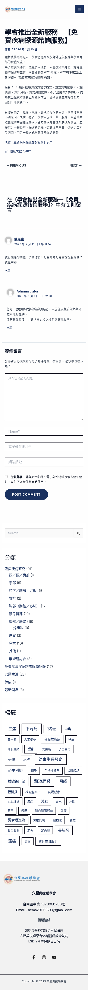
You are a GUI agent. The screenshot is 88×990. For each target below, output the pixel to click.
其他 (12, 651)
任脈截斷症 (52, 739)
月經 (63, 781)
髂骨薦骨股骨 (48, 841)
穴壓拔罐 (11, 674)
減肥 (44, 801)
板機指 (12, 792)
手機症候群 (52, 770)
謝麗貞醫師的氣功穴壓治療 (44, 930)
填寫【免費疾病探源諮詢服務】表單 (29, 142)
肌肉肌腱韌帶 (44, 810)
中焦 (68, 729)
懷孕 (34, 770)
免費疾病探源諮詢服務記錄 (25, 666)
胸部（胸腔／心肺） (24, 606)
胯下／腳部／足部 (22, 590)
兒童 (12, 643)
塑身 (31, 749)
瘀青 (10, 810)
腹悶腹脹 (13, 830)
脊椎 (12, 598)
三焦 (12, 728)
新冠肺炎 (42, 781)
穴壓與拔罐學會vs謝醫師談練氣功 (44, 936)
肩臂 (64, 810)
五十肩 (11, 739)
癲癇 (24, 810)
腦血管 (57, 820)
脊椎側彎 (39, 820)
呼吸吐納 (13, 749)
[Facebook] (34, 957)
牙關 (72, 801)
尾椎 (26, 760)
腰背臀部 (16, 614)
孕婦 (11, 759)
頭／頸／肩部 (19, 575)
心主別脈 (15, 770)
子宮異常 (64, 749)
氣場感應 (54, 792)
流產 (30, 801)
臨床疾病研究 (15, 569)
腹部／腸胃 (17, 621)
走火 (30, 830)
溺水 (59, 801)
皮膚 (12, 635)
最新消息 (11, 690)
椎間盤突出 (32, 792)
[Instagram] (44, 957)
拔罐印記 (73, 770)
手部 (12, 583)
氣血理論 (13, 801)
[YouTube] (54, 957)
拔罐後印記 (16, 781)
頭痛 (12, 841)
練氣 (8, 682)
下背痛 (31, 728)
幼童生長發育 (50, 759)
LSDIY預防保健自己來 (44, 941)
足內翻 (45, 830)
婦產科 (18, 628)
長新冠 (63, 830)
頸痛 (28, 841)
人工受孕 (30, 739)
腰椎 (73, 820)
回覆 (7, 270)
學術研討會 (17, 659)
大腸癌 (46, 749)
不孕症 (51, 729)
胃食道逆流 (16, 820)
